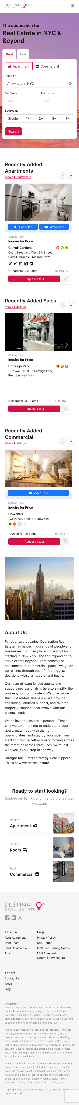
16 (37, 218)
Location (10, 75)
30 (66, 218)
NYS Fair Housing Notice (53, 948)
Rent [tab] (9, 54)
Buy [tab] (23, 54)
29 (64, 218)
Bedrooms (11, 110)
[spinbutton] (21, 101)
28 (62, 218)
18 (41, 218)
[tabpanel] (39, 99)
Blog (8, 989)
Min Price (11, 93)
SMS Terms (44, 942)
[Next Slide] (71, 175)
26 (58, 218)
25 (56, 218)
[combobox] (7, 83)
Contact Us (12, 978)
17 (39, 218)
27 (60, 218)
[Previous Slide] (63, 175)
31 (68, 218)
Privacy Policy (46, 937)
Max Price (47, 93)
